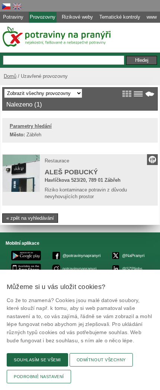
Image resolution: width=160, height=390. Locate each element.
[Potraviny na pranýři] (56, 36)
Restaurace (57, 161)
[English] (17, 6)
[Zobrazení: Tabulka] (138, 94)
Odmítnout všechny (101, 360)
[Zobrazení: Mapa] (149, 94)
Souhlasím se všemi (37, 360)
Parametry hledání (31, 126)
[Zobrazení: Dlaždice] (126, 94)
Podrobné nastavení (39, 376)
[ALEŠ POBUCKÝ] (21, 173)
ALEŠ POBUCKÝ (71, 172)
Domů (10, 76)
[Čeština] (6, 6)
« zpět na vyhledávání (30, 218)
